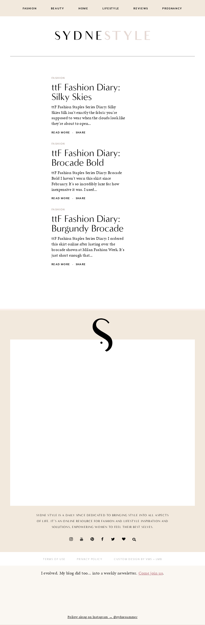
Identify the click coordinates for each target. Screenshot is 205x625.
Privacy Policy (89, 559)
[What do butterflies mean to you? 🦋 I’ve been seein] (58, 372)
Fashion (30, 8)
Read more (61, 132)
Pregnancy (172, 8)
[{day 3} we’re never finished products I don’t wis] (147, 423)
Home (83, 8)
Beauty (57, 8)
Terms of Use (54, 559)
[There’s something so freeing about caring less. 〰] (58, 423)
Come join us (151, 573)
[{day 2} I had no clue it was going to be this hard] (147, 473)
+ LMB (157, 559)
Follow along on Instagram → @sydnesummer (102, 617)
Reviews (140, 8)
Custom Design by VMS (133, 559)
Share (81, 132)
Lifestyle (110, 8)
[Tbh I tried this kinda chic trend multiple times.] (58, 473)
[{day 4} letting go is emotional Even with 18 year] (147, 372)
